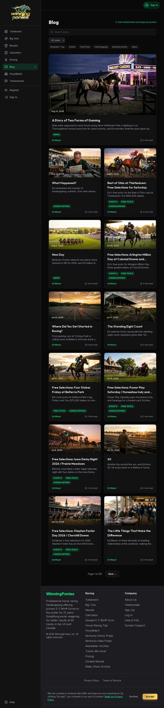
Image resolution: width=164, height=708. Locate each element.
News (134, 47)
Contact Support (135, 625)
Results (14, 45)
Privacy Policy (91, 680)
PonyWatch (16, 73)
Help (12, 702)
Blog (12, 66)
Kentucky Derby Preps (99, 635)
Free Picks (85, 47)
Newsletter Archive (97, 646)
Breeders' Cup (57, 47)
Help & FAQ (132, 620)
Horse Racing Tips (96, 625)
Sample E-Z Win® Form (99, 620)
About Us (130, 599)
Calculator (15, 52)
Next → (112, 574)
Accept (150, 696)
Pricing (13, 59)
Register (14, 90)
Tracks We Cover (96, 651)
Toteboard (15, 31)
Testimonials (17, 81)
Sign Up (130, 610)
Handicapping (101, 47)
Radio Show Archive (97, 666)
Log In (128, 615)
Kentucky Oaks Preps (98, 640)
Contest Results (94, 661)
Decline (133, 696)
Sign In (13, 97)
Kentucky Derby (119, 47)
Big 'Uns (14, 38)
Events (72, 47)
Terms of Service (112, 680)
